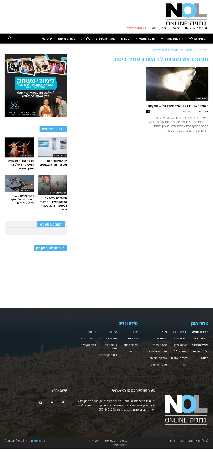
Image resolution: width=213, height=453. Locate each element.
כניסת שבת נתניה (110, 346)
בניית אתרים (38, 441)
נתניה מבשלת (105, 38)
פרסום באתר (131, 345)
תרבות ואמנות (60, 155)
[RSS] (52, 403)
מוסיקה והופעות (158, 358)
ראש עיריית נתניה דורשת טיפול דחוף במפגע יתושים (22, 199)
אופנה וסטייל (160, 338)
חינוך (185, 364)
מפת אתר (109, 440)
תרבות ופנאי (147, 38)
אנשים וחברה (159, 345)
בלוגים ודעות (67, 38)
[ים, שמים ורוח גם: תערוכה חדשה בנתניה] (52, 147)
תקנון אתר (94, 440)
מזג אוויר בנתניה (108, 338)
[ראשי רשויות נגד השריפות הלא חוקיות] (177, 84)
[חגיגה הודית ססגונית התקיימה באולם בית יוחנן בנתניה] (19, 147)
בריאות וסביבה (26, 190)
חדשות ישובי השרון (58, 192)
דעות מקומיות (88, 345)
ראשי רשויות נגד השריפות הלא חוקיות (177, 106)
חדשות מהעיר (201, 98)
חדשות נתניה (174, 38)
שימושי (47, 38)
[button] (10, 38)
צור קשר (133, 351)
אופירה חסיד (202, 111)
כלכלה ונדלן (181, 345)
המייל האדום (131, 338)
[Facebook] (63, 403)
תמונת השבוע (88, 338)
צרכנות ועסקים (179, 358)
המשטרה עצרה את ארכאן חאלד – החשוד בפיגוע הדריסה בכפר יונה (53, 203)
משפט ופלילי (180, 351)
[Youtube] (41, 403)
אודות (134, 332)
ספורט (125, 38)
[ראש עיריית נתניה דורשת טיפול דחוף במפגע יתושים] (19, 183)
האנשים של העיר (157, 351)
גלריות (85, 38)
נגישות (123, 440)
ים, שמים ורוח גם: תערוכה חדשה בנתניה (53, 162)
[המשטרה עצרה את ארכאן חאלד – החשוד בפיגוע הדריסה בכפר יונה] (52, 185)
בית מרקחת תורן (108, 355)
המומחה (91, 332)
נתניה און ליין (197, 38)
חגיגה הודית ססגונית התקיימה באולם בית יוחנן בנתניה (21, 164)
